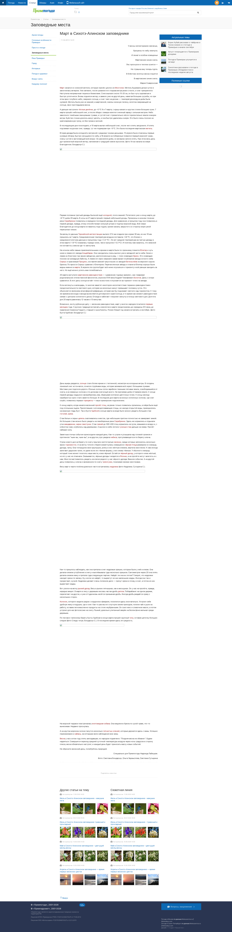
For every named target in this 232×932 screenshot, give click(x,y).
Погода (11, 2)
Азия (52, 2)
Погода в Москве (167, 919)
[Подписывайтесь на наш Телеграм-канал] (223, 2)
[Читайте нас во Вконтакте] (229, 2)
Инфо (60, 2)
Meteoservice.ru (187, 919)
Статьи (32, 2)
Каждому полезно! (39, 84)
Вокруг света (37, 78)
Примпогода (35, 19)
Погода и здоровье (39, 73)
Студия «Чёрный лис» (176, 928)
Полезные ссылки (181, 80)
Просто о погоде (38, 47)
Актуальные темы (181, 37)
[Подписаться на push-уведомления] (217, 2)
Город (34, 63)
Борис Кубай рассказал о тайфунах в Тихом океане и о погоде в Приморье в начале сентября (184, 44)
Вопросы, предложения (181, 906)
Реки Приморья (38, 58)
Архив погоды (37, 35)
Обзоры (42, 2)
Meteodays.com (166, 921)
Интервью (36, 68)
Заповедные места (59, 19)
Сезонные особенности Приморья (41, 41)
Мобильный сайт (76, 2)
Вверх (65, 898)
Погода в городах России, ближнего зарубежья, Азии (148, 8)
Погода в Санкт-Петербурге (171, 923)
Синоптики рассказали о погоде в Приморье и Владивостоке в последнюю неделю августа (183, 69)
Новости (22, 2)
